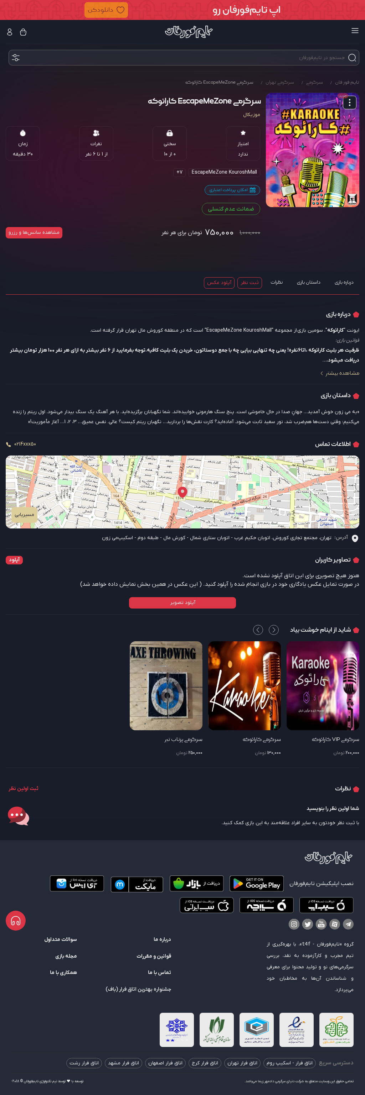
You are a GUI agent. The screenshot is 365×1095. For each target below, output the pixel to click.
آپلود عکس (219, 282)
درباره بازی (344, 282)
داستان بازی (308, 282)
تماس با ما (159, 972)
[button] (182, 10)
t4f (306, 944)
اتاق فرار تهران (242, 1063)
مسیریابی (24, 514)
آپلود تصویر (182, 602)
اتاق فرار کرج (205, 1063)
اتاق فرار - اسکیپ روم (290, 1063)
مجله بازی (66, 956)
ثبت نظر (250, 282)
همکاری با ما (63, 972)
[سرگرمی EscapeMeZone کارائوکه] (312, 150)
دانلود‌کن (100, 10)
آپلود (14, 560)
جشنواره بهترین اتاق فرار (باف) (138, 989)
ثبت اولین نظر (23, 788)
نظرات (277, 282)
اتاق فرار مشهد (123, 1063)
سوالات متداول (60, 939)
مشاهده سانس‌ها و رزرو (34, 232)
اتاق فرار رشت (84, 1063)
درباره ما (162, 939)
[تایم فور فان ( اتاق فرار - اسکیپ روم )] (189, 32)
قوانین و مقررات (154, 956)
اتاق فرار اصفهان (165, 1063)
